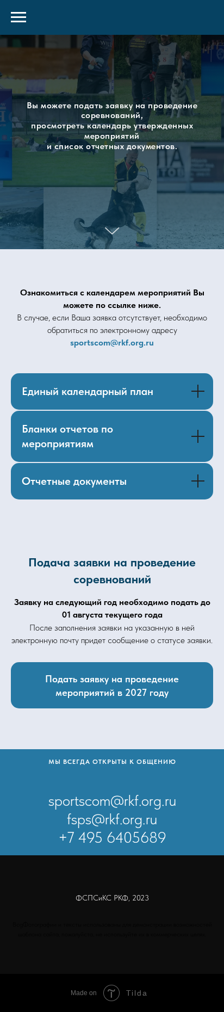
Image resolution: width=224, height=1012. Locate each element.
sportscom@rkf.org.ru (112, 600)
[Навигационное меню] (18, 17)
